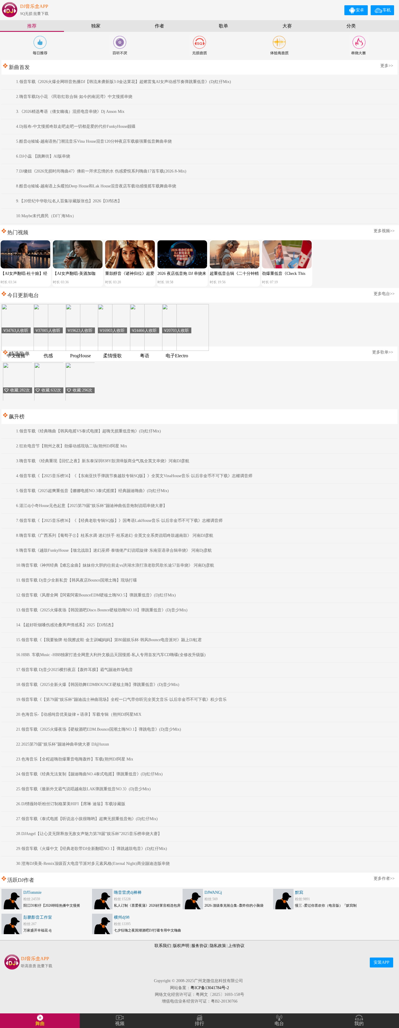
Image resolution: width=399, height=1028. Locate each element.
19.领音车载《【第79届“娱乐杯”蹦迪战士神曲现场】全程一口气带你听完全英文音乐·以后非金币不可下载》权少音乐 (121, 699)
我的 (359, 1023)
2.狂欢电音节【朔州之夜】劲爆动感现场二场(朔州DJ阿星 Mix (71, 446)
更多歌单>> (382, 352)
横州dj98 (121, 917)
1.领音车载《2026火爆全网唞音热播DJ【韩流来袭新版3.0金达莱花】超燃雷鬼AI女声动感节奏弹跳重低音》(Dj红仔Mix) (123, 82)
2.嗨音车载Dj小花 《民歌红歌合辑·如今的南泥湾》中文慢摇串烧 (74, 96)
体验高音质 (279, 45)
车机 (387, 10)
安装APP (381, 962)
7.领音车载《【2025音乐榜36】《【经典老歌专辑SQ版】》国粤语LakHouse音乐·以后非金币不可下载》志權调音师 (119, 520)
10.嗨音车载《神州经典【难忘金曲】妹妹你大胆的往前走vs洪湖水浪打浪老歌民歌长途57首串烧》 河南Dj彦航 (115, 565)
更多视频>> (384, 231)
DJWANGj (213, 892)
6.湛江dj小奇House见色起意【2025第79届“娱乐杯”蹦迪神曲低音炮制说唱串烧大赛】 (91, 505)
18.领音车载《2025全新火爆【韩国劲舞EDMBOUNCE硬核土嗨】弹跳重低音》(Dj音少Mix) (97, 684)
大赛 (287, 25)
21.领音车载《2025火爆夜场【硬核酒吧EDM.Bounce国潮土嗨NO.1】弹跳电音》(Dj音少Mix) (98, 729)
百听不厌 (120, 45)
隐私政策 (218, 946)
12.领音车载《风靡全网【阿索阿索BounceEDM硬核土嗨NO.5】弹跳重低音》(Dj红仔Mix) (96, 595)
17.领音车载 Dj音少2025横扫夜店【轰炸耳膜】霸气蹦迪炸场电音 (74, 669)
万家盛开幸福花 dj (37, 930)
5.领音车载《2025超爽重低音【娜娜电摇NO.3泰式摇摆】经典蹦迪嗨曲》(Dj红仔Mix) (92, 491)
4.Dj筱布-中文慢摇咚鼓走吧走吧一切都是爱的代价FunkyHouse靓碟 (76, 126)
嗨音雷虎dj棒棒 (128, 892)
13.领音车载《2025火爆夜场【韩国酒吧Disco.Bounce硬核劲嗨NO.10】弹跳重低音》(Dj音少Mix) (102, 610)
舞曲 (40, 1023)
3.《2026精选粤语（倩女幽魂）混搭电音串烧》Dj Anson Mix (70, 111)
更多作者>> (384, 878)
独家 (95, 25)
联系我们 (163, 946)
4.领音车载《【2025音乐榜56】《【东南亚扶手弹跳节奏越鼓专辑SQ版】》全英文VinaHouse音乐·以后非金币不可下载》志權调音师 (134, 476)
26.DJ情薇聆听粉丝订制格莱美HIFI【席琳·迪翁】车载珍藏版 (70, 804)
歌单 (223, 25)
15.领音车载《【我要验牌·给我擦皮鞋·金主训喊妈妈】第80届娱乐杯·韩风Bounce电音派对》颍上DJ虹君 (109, 640)
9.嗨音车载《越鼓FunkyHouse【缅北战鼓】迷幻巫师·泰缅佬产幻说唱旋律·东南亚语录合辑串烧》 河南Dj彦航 (114, 550)
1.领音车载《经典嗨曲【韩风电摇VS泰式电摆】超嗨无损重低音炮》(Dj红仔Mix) (88, 431)
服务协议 (199, 946)
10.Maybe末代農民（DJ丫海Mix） (46, 216)
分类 (351, 25)
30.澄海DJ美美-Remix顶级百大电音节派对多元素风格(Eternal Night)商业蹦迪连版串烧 (93, 863)
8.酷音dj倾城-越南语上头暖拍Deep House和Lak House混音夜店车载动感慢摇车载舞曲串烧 (96, 186)
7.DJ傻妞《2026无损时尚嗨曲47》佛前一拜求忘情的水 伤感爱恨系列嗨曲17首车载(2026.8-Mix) (101, 171)
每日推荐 (40, 45)
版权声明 (181, 946)
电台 (279, 1023)
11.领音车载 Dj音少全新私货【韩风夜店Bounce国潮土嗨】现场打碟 (76, 580)
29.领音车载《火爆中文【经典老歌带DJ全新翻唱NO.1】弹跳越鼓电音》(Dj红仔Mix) (91, 848)
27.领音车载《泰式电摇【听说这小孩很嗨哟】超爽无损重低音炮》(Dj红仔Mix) (87, 819)
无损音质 (199, 45)
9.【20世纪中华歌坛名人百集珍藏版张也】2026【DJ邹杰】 (69, 201)
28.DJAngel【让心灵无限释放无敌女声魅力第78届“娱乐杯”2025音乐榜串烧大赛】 (89, 834)
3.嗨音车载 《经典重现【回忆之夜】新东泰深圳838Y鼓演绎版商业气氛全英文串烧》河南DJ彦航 (102, 461)
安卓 (360, 10)
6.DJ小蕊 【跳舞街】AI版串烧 (43, 156)
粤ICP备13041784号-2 (209, 988)
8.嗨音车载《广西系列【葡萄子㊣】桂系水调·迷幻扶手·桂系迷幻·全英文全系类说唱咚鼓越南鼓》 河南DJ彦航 (114, 535)
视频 (119, 1023)
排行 (199, 1023)
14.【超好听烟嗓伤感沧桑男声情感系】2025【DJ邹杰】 (66, 625)
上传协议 (236, 946)
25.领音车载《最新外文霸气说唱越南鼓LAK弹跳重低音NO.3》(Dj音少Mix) (83, 789)
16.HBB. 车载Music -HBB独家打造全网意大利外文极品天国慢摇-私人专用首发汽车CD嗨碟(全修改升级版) (111, 655)
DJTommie (32, 892)
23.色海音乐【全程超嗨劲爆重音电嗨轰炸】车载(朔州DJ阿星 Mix (74, 759)
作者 (159, 25)
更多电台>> (384, 294)
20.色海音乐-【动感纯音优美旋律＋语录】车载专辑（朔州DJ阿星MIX (78, 714)
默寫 (299, 892)
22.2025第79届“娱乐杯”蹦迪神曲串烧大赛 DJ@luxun (62, 744)
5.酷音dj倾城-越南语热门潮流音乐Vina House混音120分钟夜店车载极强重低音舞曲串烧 (94, 141)
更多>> (386, 65)
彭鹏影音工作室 (37, 917)
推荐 (32, 25)
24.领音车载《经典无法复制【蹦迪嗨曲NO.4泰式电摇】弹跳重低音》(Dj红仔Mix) (89, 774)
